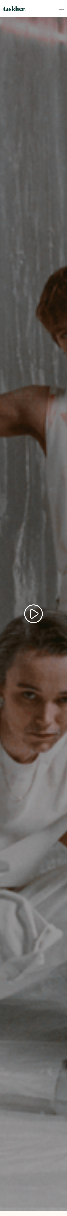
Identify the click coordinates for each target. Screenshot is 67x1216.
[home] (14, 8)
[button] (61, 8)
